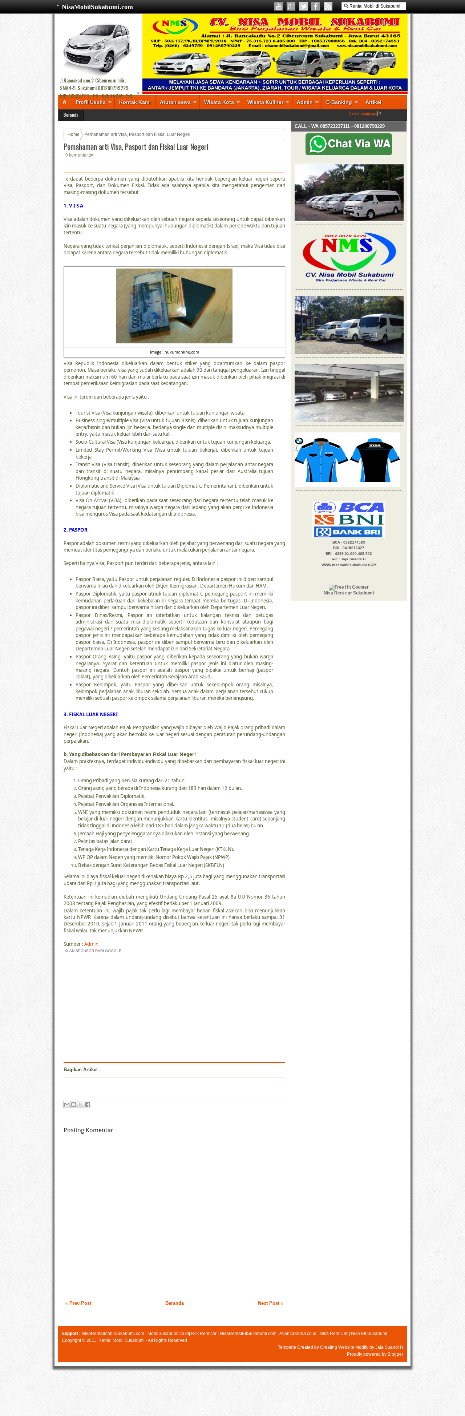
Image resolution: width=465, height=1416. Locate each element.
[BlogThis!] (73, 1104)
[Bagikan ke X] (80, 1104)
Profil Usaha (91, 102)
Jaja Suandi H (389, 1347)
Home (74, 134)
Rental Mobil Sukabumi (121, 1340)
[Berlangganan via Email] (328, 6)
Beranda (71, 115)
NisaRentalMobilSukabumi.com (113, 1333)
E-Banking (339, 102)
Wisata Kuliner (265, 102)
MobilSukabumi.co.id (168, 1333)
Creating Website (337, 1347)
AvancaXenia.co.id (297, 1333)
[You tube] (278, 6)
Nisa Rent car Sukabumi (349, 593)
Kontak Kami (135, 102)
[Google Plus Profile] (291, 6)
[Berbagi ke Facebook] (87, 1104)
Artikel (373, 102)
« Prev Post (78, 1303)
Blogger (395, 1354)
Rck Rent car (204, 1333)
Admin (305, 102)
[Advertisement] (125, 1005)
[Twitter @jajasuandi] (303, 6)
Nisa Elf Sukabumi (369, 1333)
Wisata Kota (219, 102)
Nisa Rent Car (334, 1333)
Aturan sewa (175, 102)
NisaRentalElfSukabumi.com (248, 1333)
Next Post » (270, 1303)
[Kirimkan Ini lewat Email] (66, 1104)
